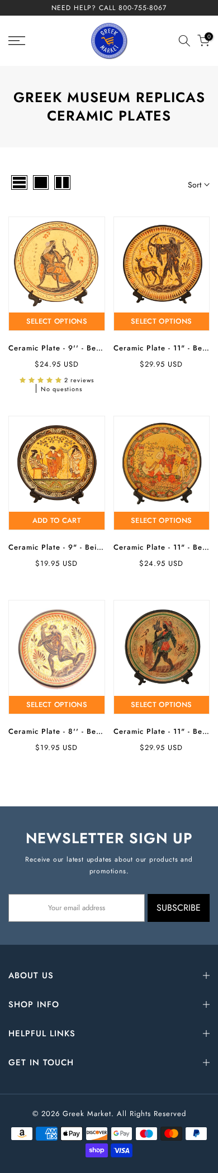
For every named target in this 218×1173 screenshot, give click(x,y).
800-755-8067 (143, 8)
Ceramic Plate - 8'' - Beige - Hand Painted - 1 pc (99, 731)
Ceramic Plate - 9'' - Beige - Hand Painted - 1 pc (99, 348)
